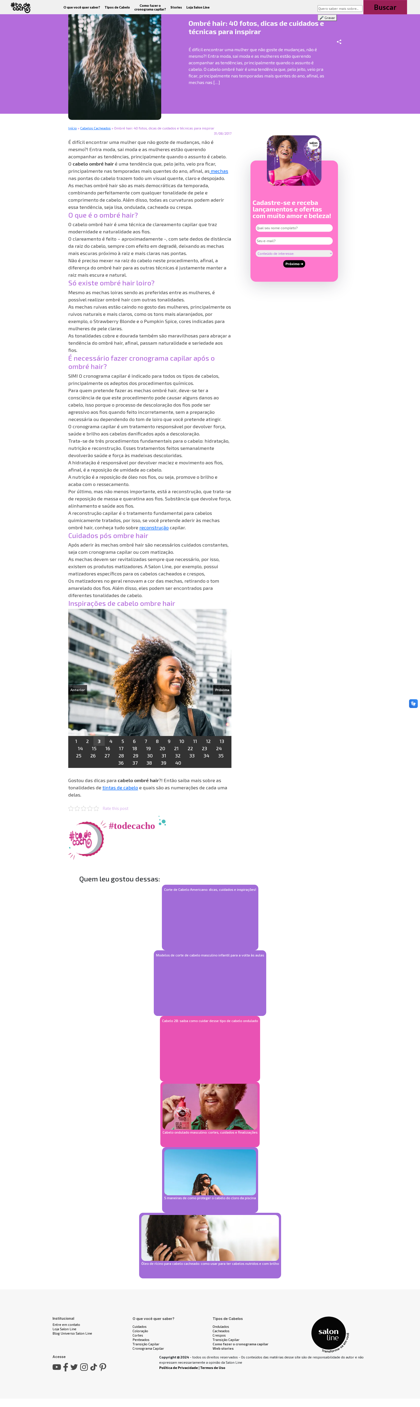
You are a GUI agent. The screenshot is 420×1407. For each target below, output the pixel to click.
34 (206, 755)
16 (107, 748)
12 (208, 741)
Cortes (138, 1335)
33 (192, 755)
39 (163, 763)
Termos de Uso (212, 1367)
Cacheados (221, 1331)
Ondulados (221, 1326)
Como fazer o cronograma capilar (240, 1344)
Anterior (77, 690)
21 (176, 748)
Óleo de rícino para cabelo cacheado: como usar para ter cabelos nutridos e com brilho (210, 1263)
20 (162, 748)
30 (150, 755)
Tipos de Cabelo (117, 7)
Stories (176, 7)
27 (107, 755)
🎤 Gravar (327, 18)
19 (148, 748)
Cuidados (140, 1326)
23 (204, 748)
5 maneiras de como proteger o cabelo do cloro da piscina (210, 1198)
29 (135, 755)
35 (221, 755)
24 (219, 748)
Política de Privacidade (178, 1367)
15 (94, 748)
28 (121, 755)
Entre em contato (66, 1324)
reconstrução (154, 527)
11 (195, 741)
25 (78, 755)
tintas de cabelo (120, 787)
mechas (219, 171)
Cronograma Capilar (148, 1348)
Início (72, 128)
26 (93, 755)
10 (181, 741)
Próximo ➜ (294, 264)
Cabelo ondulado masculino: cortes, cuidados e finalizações (210, 1132)
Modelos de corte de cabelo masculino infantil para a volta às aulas (210, 955)
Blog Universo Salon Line (72, 1333)
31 (164, 755)
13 (222, 741)
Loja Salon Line (198, 7)
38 (149, 763)
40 (178, 763)
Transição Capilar (146, 1344)
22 (190, 748)
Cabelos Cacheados (95, 128)
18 (134, 748)
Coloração (140, 1331)
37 (135, 763)
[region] (149, 688)
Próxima (222, 690)
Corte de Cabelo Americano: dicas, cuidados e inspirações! (210, 889)
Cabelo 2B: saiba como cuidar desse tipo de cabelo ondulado (210, 1021)
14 (80, 748)
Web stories (223, 1348)
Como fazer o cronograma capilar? (150, 7)
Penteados (141, 1339)
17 (121, 748)
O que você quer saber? (81, 7)
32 (177, 755)
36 (121, 763)
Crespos (219, 1335)
